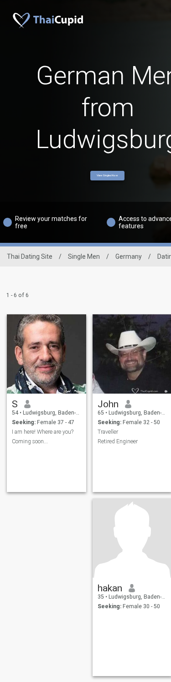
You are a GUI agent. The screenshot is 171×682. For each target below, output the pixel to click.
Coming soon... (30, 441)
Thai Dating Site (29, 256)
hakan (110, 588)
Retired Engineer (118, 441)
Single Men (84, 256)
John (108, 404)
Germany (128, 256)
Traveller (108, 432)
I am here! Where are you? (42, 432)
